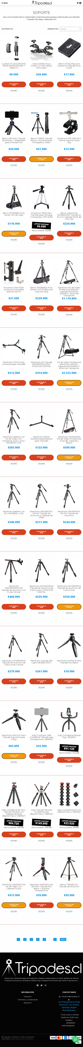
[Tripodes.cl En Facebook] (37, 985)
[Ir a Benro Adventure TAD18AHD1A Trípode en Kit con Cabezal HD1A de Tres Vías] (69, 197)
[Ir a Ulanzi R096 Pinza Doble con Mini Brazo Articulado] (41, 48)
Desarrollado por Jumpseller (21, 1039)
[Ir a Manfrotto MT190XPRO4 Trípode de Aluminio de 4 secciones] (69, 570)
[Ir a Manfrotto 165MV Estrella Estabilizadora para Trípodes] (41, 421)
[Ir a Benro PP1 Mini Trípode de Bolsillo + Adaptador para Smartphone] (14, 123)
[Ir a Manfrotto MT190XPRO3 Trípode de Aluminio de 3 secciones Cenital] (14, 645)
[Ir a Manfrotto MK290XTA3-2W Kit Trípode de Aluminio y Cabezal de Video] (41, 496)
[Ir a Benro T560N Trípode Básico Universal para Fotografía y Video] (41, 123)
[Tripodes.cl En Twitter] (41, 985)
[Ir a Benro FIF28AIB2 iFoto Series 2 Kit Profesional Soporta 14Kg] (41, 272)
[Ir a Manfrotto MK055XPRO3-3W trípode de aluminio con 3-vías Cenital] (14, 570)
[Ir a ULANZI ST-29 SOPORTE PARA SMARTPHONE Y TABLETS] (14, 48)
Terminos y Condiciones (28, 999)
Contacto (28, 996)
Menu (5, 3)
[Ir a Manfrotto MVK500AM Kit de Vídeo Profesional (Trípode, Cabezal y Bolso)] (69, 421)
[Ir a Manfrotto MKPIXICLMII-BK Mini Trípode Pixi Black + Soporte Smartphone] (41, 869)
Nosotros (27, 1003)
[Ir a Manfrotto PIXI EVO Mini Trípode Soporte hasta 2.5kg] (14, 720)
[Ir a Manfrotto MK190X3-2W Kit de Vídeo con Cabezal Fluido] (14, 869)
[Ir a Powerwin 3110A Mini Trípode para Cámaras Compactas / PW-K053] (41, 197)
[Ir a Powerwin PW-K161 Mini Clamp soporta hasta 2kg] (69, 123)
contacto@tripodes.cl (70, 996)
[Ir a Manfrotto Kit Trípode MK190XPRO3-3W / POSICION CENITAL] (41, 346)
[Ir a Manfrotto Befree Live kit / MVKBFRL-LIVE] (14, 496)
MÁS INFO (14, 90)
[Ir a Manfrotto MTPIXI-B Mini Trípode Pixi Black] (69, 645)
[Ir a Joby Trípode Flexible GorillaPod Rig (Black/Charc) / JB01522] (41, 794)
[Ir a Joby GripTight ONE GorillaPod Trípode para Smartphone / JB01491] (41, 720)
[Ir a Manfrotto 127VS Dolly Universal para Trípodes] (14, 346)
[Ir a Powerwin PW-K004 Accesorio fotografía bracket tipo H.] (14, 272)
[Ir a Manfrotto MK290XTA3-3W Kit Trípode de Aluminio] (69, 496)
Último (63, 939)
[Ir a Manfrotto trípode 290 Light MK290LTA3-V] (41, 645)
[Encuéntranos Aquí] (69, 1000)
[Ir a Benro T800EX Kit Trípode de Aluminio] (69, 869)
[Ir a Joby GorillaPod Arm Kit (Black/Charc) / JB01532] (69, 794)
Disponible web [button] (13, 84)
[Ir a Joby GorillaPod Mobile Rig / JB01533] (69, 720)
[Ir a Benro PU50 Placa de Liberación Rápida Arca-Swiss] (69, 48)
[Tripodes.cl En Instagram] (45, 985)
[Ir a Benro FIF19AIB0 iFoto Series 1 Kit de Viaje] (14, 197)
